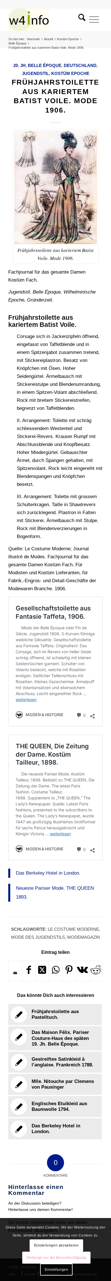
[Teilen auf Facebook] (28, 971)
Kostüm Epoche (70, 73)
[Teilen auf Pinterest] (69, 971)
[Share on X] (42, 971)
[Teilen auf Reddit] (95, 971)
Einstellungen (56, 1270)
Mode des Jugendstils (38, 937)
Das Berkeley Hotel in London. (48, 873)
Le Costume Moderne (73, 929)
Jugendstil (35, 73)
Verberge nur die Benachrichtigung (56, 1258)
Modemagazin (83, 937)
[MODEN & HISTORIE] (46, 19)
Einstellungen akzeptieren (56, 1245)
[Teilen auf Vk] (82, 971)
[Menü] (94, 19)
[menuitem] (80, 19)
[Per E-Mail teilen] (15, 973)
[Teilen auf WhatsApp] (55, 971)
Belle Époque (44, 65)
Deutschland (80, 65)
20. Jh (19, 65)
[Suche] (80, 19)
